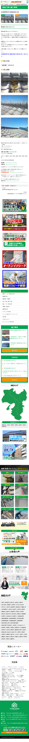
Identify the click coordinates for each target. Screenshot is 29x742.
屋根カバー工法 (5, 678)
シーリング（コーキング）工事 (20, 669)
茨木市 (3, 607)
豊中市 (12, 602)
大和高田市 (23, 627)
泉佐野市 (13, 607)
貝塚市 (13, 604)
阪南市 (14, 616)
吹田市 (21, 602)
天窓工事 (4, 316)
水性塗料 (9, 669)
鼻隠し (3, 695)
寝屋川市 (24, 607)
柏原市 (8, 611)
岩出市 (9, 632)
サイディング (17, 697)
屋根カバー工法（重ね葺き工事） (9, 293)
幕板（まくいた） (5, 685)
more (15, 350)
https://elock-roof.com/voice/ (11, 164)
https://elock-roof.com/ (5, 147)
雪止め (22, 679)
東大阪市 (14, 614)
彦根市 (3, 639)
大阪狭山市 (9, 616)
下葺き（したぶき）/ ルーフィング (9, 681)
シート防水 (12, 672)
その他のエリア (21, 625)
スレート (4, 697)
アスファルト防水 (18, 671)
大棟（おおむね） (5, 692)
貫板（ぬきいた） (13, 689)
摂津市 (22, 611)
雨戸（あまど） (14, 683)
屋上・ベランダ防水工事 (7, 303)
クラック (22, 667)
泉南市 (19, 614)
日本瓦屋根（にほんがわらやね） (9, 676)
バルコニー (4, 671)
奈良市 (3, 630)
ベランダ (10, 671)
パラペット (4, 696)
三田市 (21, 634)
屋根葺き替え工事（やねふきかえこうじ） (10, 679)
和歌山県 (4, 632)
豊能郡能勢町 (12, 618)
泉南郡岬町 (20, 620)
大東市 (19, 609)
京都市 (21, 636)
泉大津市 (4, 604)
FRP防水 (10, 696)
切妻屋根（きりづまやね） (20, 690)
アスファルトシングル (18, 696)
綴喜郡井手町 (18, 630)
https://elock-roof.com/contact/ (12, 180)
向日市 (24, 630)
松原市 (14, 609)
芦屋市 (16, 636)
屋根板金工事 (5, 309)
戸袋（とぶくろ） (5, 683)
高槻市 (9, 604)
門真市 (17, 611)
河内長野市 (4, 609)
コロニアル (10, 697)
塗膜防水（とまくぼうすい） (8, 674)
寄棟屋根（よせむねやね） (7, 690)
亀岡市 (12, 639)
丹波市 (23, 632)
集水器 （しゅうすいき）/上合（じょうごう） (11, 686)
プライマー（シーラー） (13, 667)
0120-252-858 (13, 151)
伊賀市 (8, 639)
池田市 (16, 602)
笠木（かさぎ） (5, 682)
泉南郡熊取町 (5, 620)
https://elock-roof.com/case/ (11, 162)
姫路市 (3, 636)
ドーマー (23, 693)
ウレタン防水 (4, 672)
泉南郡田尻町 (12, 620)
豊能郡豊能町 (5, 618)
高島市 (8, 636)
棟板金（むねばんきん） (7, 688)
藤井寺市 (8, 614)
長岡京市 (17, 627)
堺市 (3, 602)
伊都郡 (8, 634)
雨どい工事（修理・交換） (8, 301)
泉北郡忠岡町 (20, 618)
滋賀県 (3, 627)
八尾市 (8, 607)
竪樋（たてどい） (20, 695)
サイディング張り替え (7, 311)
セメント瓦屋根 (20, 675)
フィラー (4, 667)
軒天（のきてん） (17, 688)
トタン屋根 (20, 676)
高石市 (3, 614)
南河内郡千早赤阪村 (7, 625)
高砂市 (12, 634)
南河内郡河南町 (14, 623)
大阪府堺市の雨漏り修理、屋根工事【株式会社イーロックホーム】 (11, 737)
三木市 (16, 634)
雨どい (24, 686)
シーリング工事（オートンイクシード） (10, 314)
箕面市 (3, 611)
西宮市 (12, 630)
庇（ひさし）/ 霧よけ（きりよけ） (18, 682)
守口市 (17, 604)
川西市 (19, 632)
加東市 (3, 634)
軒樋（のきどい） (10, 695)
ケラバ (20, 689)
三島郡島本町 (20, 616)
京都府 (12, 627)
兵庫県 (8, 627)
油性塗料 (4, 669)
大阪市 (10, 609)
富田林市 (18, 607)
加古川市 (14, 632)
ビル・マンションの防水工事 (8, 321)
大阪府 (14, 625)
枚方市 (22, 604)
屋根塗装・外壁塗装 (6, 298)
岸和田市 (7, 602)
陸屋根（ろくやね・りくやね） (8, 675)
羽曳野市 (13, 611)
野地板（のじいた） (22, 681)
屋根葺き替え (5, 296)
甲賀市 (25, 636)
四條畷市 (24, 614)
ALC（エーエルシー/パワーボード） (17, 668)
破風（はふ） (4, 689)
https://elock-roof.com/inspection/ (16, 172)
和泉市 (23, 609)
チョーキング (4, 668)
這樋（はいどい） (15, 685)
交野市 (3, 616)
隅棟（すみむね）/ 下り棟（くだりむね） (10, 693)
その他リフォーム (6, 319)
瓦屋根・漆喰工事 (6, 306)
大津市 (8, 630)
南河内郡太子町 (6, 623)
